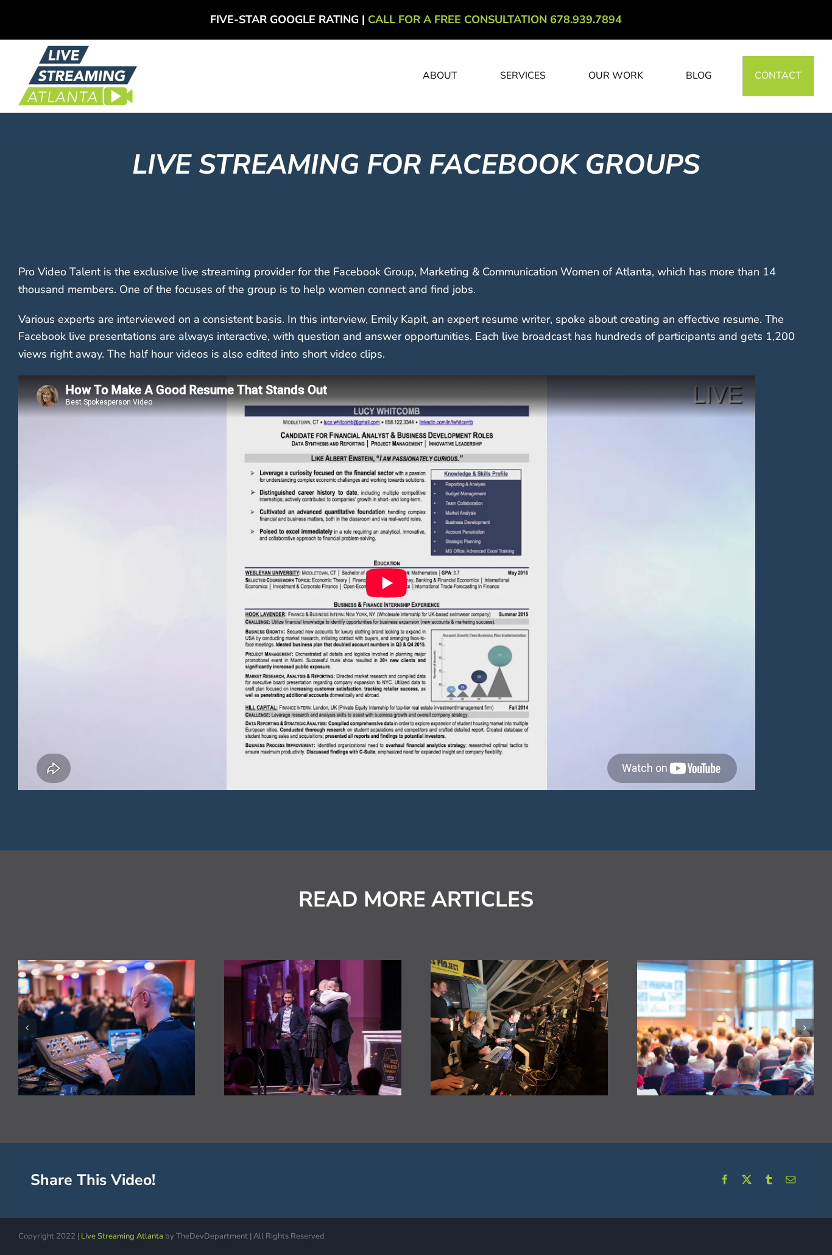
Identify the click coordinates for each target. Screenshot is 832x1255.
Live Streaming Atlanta (122, 1236)
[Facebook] (725, 1180)
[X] (747, 1180)
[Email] (791, 1180)
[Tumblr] (769, 1180)
